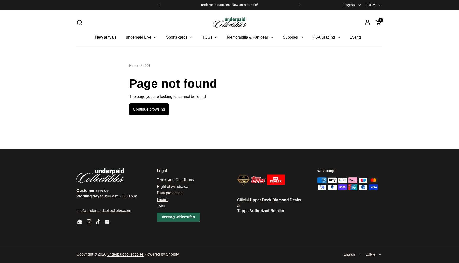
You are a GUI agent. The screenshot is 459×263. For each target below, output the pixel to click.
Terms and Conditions (175, 180)
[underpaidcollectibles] (229, 22)
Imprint (162, 199)
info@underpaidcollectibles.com (103, 210)
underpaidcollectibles (125, 254)
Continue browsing (149, 109)
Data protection (170, 193)
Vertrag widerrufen (178, 217)
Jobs (161, 206)
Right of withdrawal (173, 187)
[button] (79, 22)
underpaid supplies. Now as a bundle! (229, 4)
